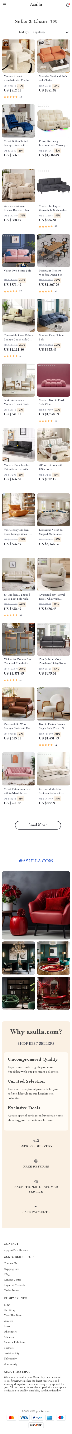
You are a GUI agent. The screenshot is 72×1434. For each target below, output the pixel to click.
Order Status (11, 1290)
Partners (9, 1348)
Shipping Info (11, 1269)
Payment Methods (14, 1285)
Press (7, 1326)
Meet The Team (13, 1315)
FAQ (7, 1274)
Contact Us (10, 1263)
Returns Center (12, 1280)
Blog (7, 1305)
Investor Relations (14, 1342)
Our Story (10, 1310)
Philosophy (10, 1359)
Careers (8, 1321)
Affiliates (9, 1337)
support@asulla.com (16, 1250)
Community (10, 1364)
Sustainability (11, 1353)
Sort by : (24, 32)
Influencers (10, 1332)
